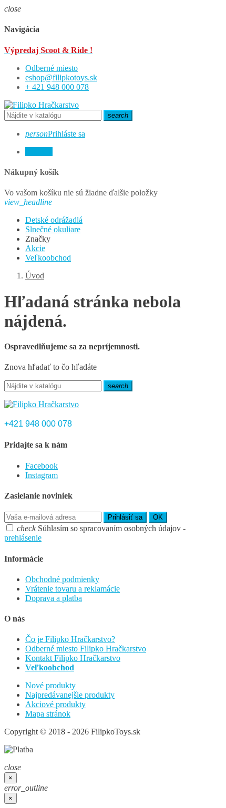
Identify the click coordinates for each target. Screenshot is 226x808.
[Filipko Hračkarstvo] (41, 104)
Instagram (41, 475)
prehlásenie (23, 537)
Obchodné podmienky (62, 579)
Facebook (41, 465)
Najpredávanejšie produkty (70, 694)
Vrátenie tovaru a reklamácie (72, 588)
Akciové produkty (55, 704)
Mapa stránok (47, 713)
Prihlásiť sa (125, 517)
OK (158, 517)
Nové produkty (50, 685)
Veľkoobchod (49, 667)
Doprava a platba (53, 598)
